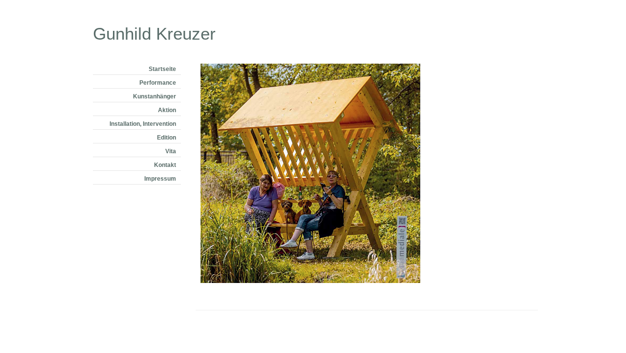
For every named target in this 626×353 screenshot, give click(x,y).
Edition (166, 137)
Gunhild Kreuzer (154, 31)
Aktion (167, 110)
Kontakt (165, 165)
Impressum (160, 178)
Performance (157, 82)
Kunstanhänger (154, 96)
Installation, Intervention (143, 123)
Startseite (162, 69)
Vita (170, 151)
